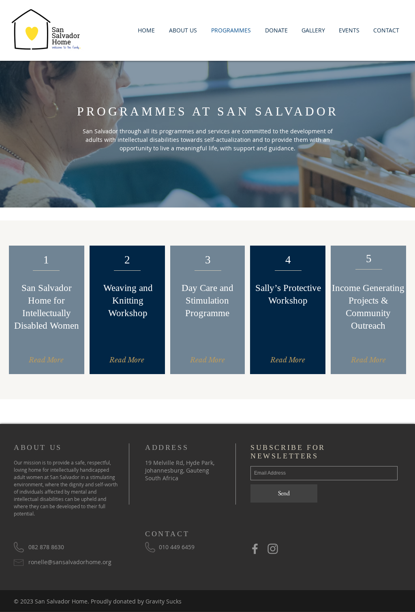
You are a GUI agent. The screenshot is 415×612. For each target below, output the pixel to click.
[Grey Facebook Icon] (255, 549)
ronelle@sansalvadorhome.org (69, 562)
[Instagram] (273, 549)
